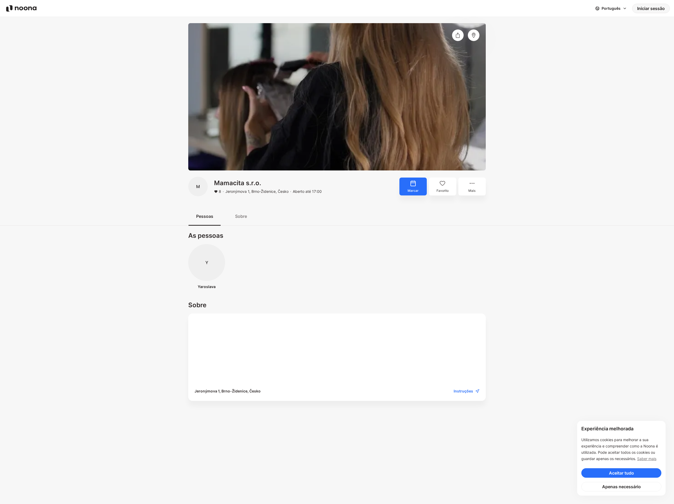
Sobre (241, 216)
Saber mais (646, 458)
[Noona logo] (21, 8)
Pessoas (204, 216)
